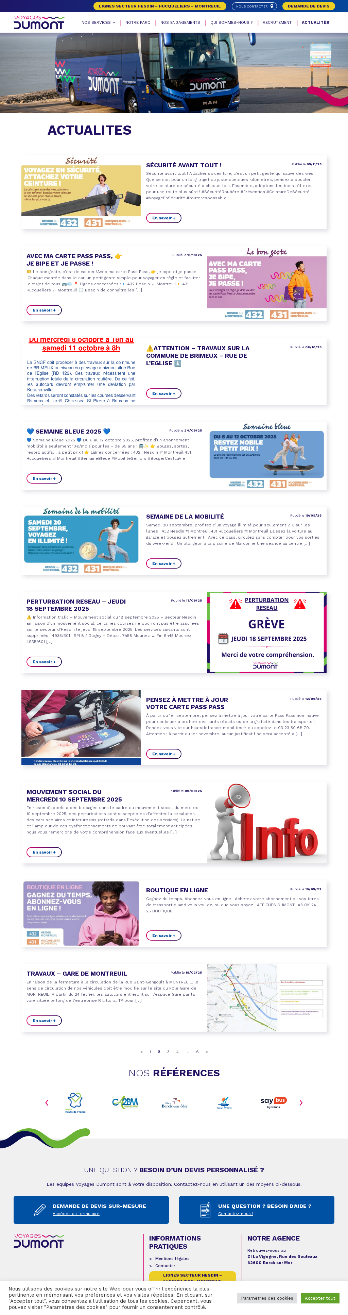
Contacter (165, 1265)
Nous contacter (252, 6)
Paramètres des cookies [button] (267, 1298)
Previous (46, 1102)
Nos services (96, 22)
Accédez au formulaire (76, 1213)
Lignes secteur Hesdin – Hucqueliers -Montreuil (192, 1278)
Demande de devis (309, 6)
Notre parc (137, 22)
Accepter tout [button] (320, 1298)
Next (301, 1102)
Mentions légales (172, 1258)
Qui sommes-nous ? (231, 22)
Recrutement (277, 22)
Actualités (315, 22)
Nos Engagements (180, 22)
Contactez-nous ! (235, 1213)
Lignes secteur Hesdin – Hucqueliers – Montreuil (160, 6)
